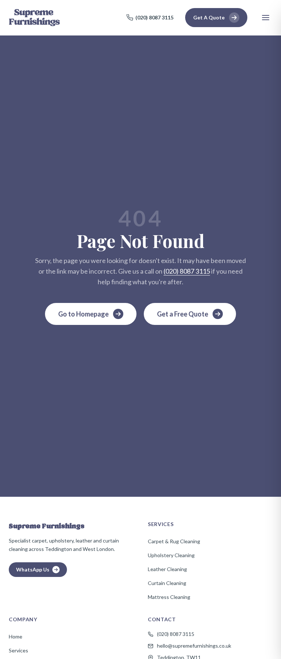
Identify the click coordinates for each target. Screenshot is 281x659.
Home (15, 636)
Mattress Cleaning (169, 597)
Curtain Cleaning (167, 583)
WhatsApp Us (32, 569)
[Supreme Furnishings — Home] (34, 17)
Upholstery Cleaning (171, 555)
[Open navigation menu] (265, 17)
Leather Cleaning (167, 569)
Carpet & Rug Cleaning (174, 541)
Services (18, 650)
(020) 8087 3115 (154, 17)
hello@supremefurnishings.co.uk (194, 646)
